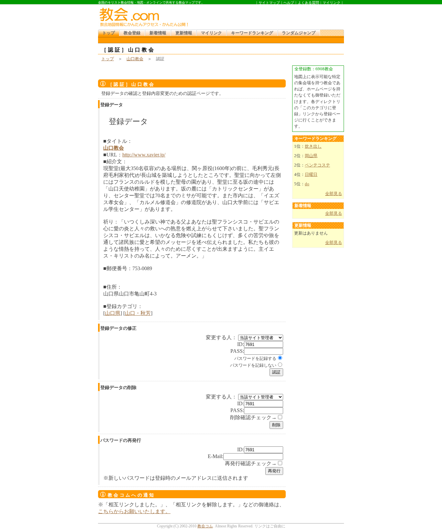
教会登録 (132, 33)
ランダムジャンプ (298, 33)
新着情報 (157, 33)
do (307, 184)
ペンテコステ (317, 165)
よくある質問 (308, 3)
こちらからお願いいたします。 (134, 511)
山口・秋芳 (138, 313)
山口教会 (135, 59)
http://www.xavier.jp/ (143, 154)
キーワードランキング (252, 33)
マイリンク (331, 3)
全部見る (333, 193)
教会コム (205, 526)
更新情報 (183, 33)
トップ (108, 33)
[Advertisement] (267, 16)
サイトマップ (269, 3)
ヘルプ (288, 3)
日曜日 (311, 174)
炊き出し (313, 146)
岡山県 (311, 156)
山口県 (112, 313)
